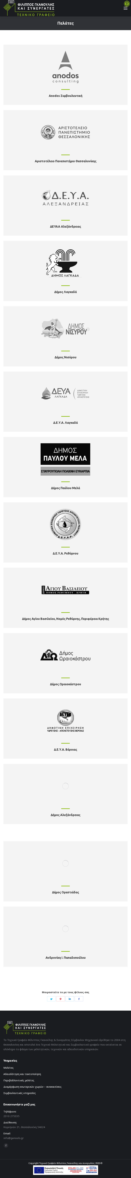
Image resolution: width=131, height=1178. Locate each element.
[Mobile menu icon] (125, 8)
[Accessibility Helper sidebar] (127, 4)
